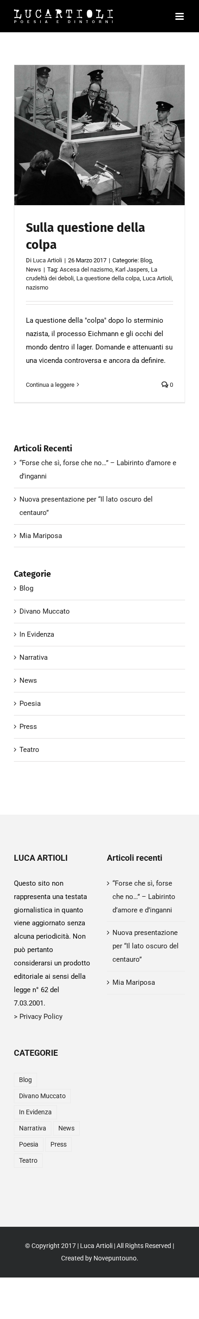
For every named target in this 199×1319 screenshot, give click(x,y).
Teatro (29, 749)
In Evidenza (36, 634)
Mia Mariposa (40, 536)
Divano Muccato (44, 611)
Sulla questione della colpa (99, 120)
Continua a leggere (50, 384)
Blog (90, 151)
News (106, 151)
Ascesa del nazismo (86, 269)
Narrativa (33, 657)
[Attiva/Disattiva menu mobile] (180, 16)
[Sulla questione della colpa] (99, 135)
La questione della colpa (108, 278)
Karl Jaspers (131, 269)
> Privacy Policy (38, 1016)
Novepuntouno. (115, 1258)
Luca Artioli (47, 260)
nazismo (37, 287)
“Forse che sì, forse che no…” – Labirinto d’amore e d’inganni (143, 896)
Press (28, 726)
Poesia (30, 703)
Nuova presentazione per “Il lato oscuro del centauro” (145, 946)
